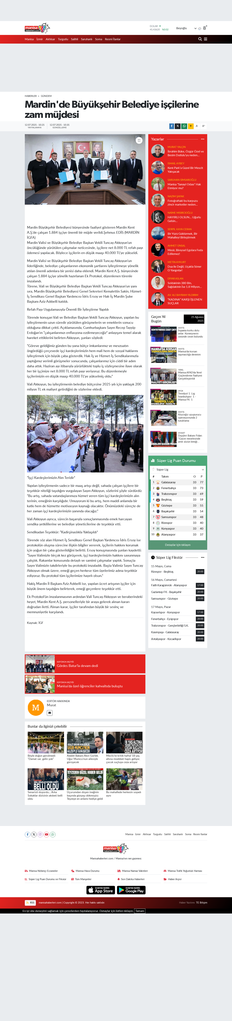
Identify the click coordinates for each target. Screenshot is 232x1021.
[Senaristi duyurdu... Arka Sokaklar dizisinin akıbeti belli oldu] (46, 778)
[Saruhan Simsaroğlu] (158, 183)
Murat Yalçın (177, 147)
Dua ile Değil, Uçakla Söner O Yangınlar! (184, 268)
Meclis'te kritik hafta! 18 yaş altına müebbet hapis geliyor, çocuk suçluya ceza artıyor (123, 759)
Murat (51, 705)
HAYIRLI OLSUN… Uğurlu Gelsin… (184, 219)
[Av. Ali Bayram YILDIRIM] (158, 299)
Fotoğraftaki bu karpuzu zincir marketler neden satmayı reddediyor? (183, 202)
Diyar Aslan (175, 278)
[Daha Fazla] (191, 126)
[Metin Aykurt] (158, 266)
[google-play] (131, 889)
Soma (98, 39)
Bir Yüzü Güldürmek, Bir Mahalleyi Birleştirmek (182, 235)
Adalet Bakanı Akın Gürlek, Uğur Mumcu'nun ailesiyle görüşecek (83, 759)
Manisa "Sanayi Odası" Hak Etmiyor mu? (184, 186)
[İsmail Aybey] (158, 167)
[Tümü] (202, 139)
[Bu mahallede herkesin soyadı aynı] (124, 778)
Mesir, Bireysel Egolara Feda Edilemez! (185, 252)
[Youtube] (46, 834)
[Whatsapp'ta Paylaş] (184, 126)
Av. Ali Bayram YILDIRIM (183, 295)
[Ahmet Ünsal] (158, 249)
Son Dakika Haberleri (133, 879)
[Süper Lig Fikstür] (202, 557)
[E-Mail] (49, 713)
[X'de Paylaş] (178, 126)
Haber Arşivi (175, 879)
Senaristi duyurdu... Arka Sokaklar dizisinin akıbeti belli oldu (45, 795)
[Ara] (200, 39)
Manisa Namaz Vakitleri (135, 871)
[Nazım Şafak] (158, 200)
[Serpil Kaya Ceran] (158, 233)
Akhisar (50, 39)
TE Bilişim (201, 902)
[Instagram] (40, 834)
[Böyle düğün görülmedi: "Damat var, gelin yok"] (46, 742)
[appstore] (101, 889)
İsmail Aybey (176, 163)
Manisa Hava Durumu (87, 871)
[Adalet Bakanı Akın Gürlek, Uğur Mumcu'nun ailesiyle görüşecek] (85, 742)
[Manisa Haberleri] (37, 28)
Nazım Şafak (176, 196)
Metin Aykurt (177, 262)
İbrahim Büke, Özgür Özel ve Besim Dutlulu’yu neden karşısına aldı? (186, 153)
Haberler (31, 96)
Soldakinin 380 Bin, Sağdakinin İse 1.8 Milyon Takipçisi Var (184, 285)
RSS (31, 902)
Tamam (139, 911)
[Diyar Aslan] (158, 282)
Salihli (74, 39)
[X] (34, 834)
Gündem (46, 96)
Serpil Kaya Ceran (180, 229)
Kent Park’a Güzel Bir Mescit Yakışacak (185, 170)
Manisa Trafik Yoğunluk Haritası (185, 871)
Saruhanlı (86, 39)
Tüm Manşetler (83, 879)
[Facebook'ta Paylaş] (171, 126)
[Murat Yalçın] (158, 151)
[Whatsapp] (53, 834)
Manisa (29, 39)
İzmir (40, 39)
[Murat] (36, 707)
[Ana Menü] (205, 39)
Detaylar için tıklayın (177, 544)
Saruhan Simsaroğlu (182, 180)
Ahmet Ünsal (176, 246)
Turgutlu (63, 39)
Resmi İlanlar (113, 39)
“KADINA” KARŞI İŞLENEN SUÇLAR (185, 301)
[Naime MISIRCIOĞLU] (158, 216)
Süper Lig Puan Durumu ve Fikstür (47, 879)
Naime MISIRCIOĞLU (180, 213)
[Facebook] (27, 834)
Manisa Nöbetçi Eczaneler (43, 871)
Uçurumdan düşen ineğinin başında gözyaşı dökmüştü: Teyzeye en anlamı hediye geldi (85, 795)
